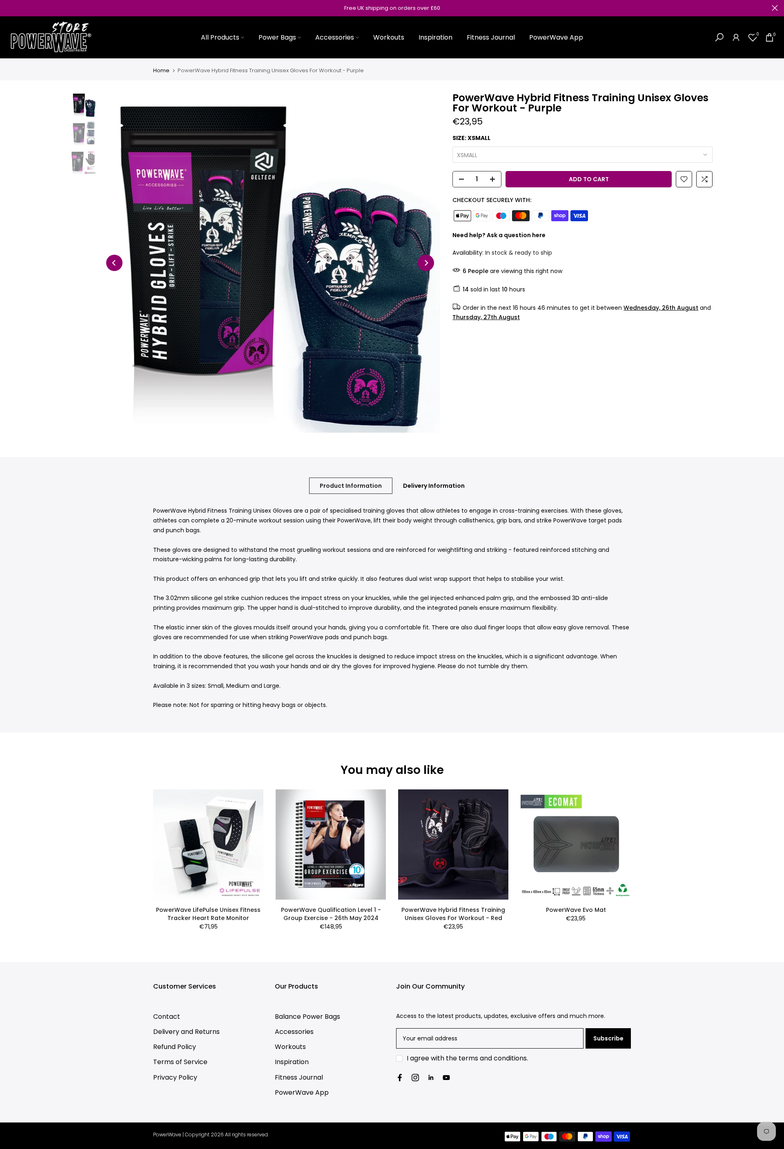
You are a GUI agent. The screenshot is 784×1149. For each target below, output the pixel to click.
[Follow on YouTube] (446, 1077)
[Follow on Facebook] (399, 1077)
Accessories (334, 37)
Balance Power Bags (307, 1016)
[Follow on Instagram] (415, 1077)
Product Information (351, 486)
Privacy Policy (175, 1077)
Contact (166, 1016)
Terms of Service (180, 1062)
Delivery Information (434, 486)
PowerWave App (556, 37)
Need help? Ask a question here (499, 235)
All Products (220, 37)
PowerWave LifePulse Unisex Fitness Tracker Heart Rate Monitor (208, 914)
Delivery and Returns (186, 1031)
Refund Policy (174, 1046)
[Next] (426, 263)
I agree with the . (467, 1058)
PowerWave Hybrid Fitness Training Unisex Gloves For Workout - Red (453, 914)
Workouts (388, 37)
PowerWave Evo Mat (576, 910)
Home (161, 70)
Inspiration (435, 37)
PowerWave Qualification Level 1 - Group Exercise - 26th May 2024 (331, 914)
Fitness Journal (491, 37)
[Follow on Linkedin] (430, 1077)
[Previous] (114, 263)
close (9, 8)
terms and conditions (493, 1058)
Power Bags (277, 37)
